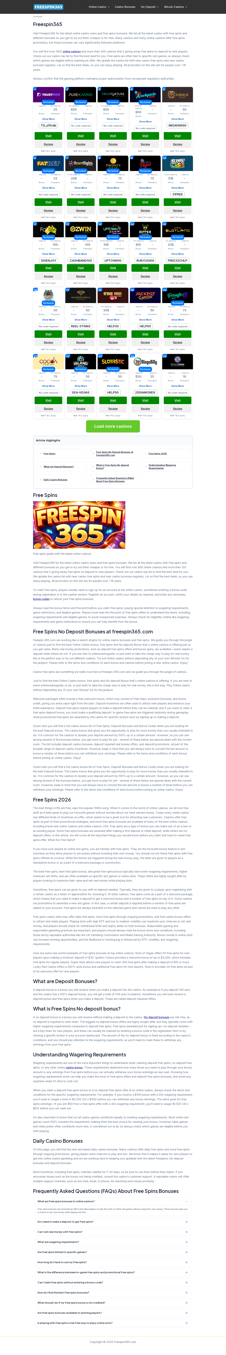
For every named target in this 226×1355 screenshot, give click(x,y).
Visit (48, 135)
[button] (107, 7)
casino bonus (74, 1067)
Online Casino (97, 6)
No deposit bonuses (156, 1017)
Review (48, 144)
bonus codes (41, 599)
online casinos (72, 51)
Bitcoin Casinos (174, 6)
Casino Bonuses (125, 6)
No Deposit (148, 6)
